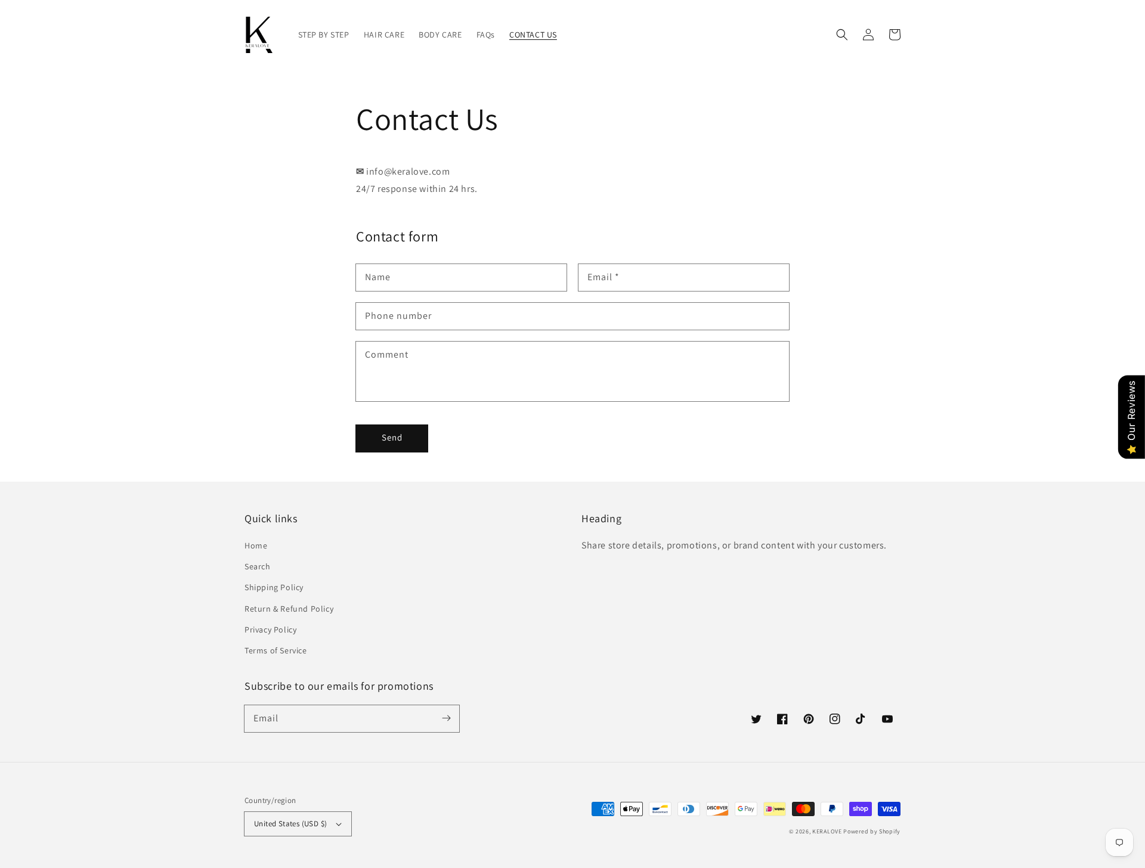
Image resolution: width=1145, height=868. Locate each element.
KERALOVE (827, 831)
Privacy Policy (270, 629)
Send (392, 437)
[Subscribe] (446, 718)
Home (256, 545)
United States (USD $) (290, 824)
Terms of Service (276, 650)
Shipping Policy (274, 587)
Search (258, 566)
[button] (842, 34)
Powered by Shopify (871, 831)
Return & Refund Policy (289, 608)
